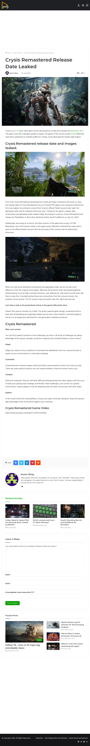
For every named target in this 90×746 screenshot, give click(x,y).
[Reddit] (38, 462)
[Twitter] (21, 462)
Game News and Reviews (78, 738)
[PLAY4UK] (7, 5)
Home (9, 53)
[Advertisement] (45, 29)
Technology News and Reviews (56, 738)
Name (8, 575)
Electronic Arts (77, 131)
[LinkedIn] (27, 462)
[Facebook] (15, 462)
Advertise (39, 738)
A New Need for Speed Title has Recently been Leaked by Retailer (17, 522)
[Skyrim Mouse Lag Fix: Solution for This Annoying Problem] (53, 624)
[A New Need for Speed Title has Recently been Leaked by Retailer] (17, 511)
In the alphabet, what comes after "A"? (20, 592)
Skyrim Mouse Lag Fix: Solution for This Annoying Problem (72, 624)
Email (8, 583)
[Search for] (83, 6)
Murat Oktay (14, 73)
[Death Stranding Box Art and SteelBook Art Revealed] (73, 511)
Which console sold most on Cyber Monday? (43, 521)
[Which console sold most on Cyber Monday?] (45, 511)
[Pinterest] (32, 462)
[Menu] (87, 6)
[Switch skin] (79, 6)
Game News (17, 53)
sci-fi (16, 131)
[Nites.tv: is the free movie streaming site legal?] (53, 646)
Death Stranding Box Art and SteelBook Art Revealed (71, 522)
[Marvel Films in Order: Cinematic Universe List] (53, 636)
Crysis (73, 134)
